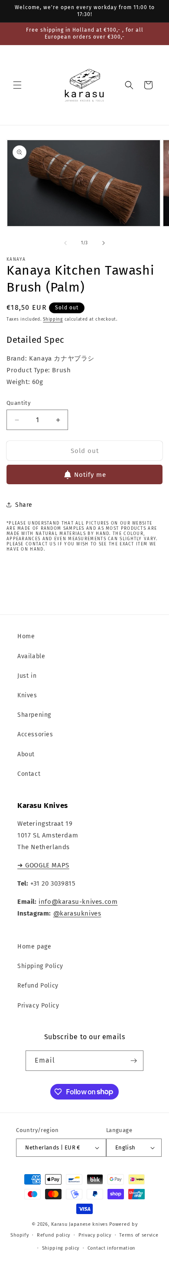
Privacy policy (94, 1235)
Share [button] (23, 505)
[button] (17, 85)
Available (31, 656)
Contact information (111, 1248)
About (26, 754)
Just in (26, 675)
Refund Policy (37, 985)
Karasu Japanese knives (80, 1224)
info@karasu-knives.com (78, 902)
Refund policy (53, 1235)
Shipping (53, 319)
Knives (27, 695)
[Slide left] (65, 243)
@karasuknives (77, 913)
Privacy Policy (38, 1005)
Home (26, 636)
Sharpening (34, 715)
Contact (28, 774)
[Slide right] (103, 243)
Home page (34, 946)
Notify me (90, 475)
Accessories (35, 734)
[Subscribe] (133, 1060)
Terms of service (138, 1235)
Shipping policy (61, 1248)
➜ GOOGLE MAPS (43, 865)
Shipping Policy (40, 966)
